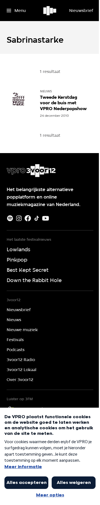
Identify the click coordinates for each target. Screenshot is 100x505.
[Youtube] (45, 218)
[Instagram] (19, 218)
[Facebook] (27, 218)
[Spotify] (10, 218)
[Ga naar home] (50, 10)
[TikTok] (36, 218)
